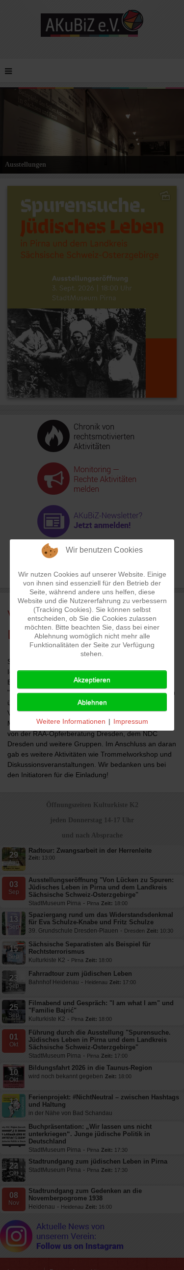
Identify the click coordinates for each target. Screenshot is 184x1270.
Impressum (130, 721)
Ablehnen (92, 702)
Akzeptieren (92, 680)
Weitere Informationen (70, 721)
